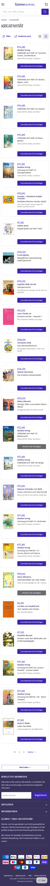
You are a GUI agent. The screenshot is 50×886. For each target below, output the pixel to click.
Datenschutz (20, 876)
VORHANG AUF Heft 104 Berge (30, 463)
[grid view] (40, 36)
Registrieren (41, 795)
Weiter (31, 752)
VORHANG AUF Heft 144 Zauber (31, 109)
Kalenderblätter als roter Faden (31, 580)
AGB (29, 876)
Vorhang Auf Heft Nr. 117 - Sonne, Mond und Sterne (29, 551)
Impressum (8, 876)
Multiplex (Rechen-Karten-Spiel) (31, 201)
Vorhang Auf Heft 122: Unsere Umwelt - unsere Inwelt (30, 669)
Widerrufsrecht (40, 876)
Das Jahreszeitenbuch (27, 346)
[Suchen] (45, 12)
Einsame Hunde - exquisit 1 (29, 316)
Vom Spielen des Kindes (28, 609)
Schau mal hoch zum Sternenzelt (32, 492)
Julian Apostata (24, 726)
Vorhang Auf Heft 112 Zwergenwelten (26, 171)
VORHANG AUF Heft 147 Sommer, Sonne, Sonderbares (31, 54)
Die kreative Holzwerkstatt (29, 375)
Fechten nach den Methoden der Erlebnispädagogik (32, 639)
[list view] (46, 36)
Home (4, 20)
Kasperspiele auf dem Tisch (29, 228)
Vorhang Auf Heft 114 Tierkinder (31, 521)
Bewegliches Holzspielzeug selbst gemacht (29, 259)
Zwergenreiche (24, 287)
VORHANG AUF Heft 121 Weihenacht (27, 434)
